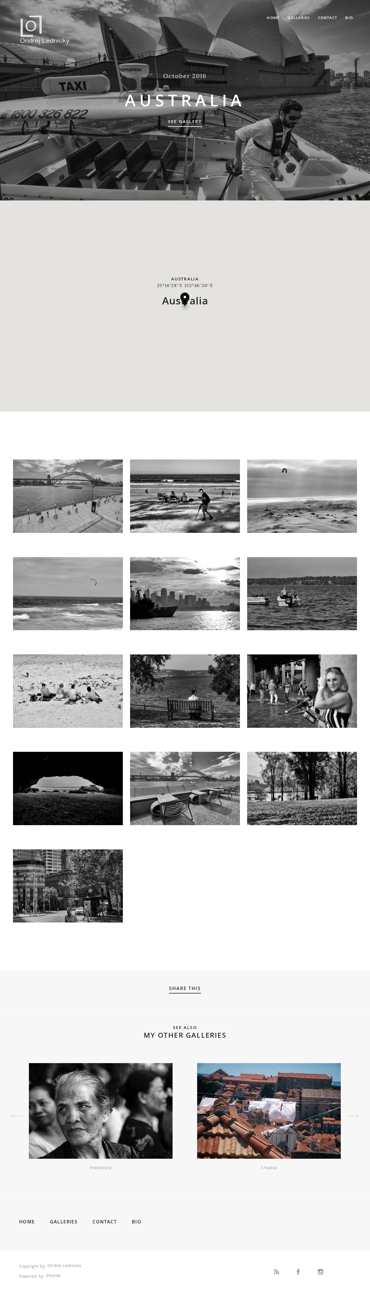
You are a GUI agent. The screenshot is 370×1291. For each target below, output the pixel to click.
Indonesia (101, 1167)
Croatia (269, 1167)
